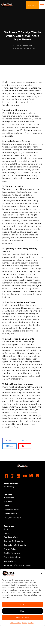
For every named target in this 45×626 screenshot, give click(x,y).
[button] (41, 574)
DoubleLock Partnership (15, 545)
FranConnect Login (12, 518)
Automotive (9, 497)
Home (6, 506)
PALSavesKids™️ (11, 510)
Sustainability (10, 561)
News (6, 533)
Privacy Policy (28, 623)
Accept (22, 604)
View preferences (22, 617)
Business (8, 501)
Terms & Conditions (12, 557)
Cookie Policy (15, 623)
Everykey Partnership (13, 541)
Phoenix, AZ (32, 5)
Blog (6, 529)
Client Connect (10, 514)
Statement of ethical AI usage (17, 565)
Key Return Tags (11, 537)
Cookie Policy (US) (12, 553)
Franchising (9, 486)
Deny (22, 611)
